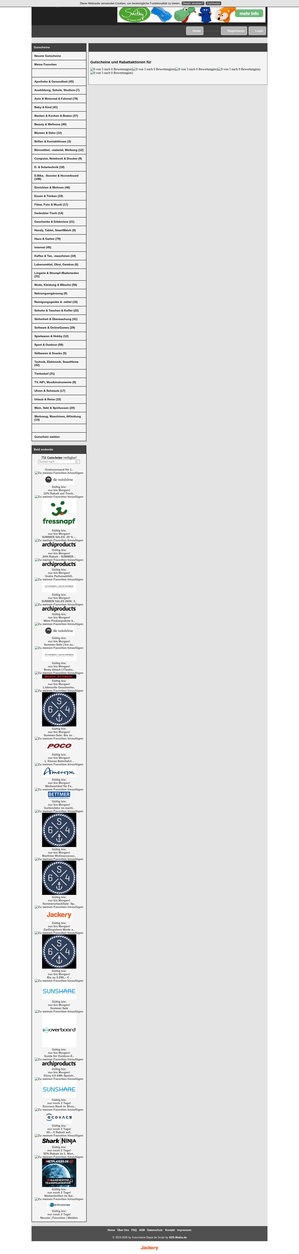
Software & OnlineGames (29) (54, 327)
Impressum (184, 1230)
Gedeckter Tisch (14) (48, 213)
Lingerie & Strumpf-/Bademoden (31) (56, 274)
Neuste (45, 1217)
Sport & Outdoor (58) (48, 344)
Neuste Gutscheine (47, 55)
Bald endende (43, 449)
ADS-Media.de (178, 1237)
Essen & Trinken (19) (48, 196)
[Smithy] (191, 21)
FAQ (134, 1230)
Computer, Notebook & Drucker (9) (58, 158)
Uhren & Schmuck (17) (49, 390)
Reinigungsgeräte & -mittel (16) (56, 302)
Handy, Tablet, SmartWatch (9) (55, 230)
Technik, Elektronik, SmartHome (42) (56, 363)
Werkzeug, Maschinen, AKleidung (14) (57, 418)
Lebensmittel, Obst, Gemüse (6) (56, 264)
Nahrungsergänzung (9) (50, 293)
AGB (142, 1230)
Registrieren (236, 30)
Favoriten (58, 1217)
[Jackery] (149, 1250)
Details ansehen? (193, 3)
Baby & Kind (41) (46, 107)
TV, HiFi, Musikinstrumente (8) (55, 382)
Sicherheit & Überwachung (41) (55, 319)
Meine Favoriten (45, 64)
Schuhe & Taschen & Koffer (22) (56, 310)
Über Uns (123, 1230)
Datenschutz (155, 1230)
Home (197, 30)
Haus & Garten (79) (47, 238)
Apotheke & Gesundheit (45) (54, 81)
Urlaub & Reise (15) (47, 399)
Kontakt (170, 1230)
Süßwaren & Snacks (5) (50, 353)
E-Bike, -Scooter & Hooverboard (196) (56, 177)
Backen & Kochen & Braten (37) (56, 115)
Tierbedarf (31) (44, 373)
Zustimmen (213, 3)
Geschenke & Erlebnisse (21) (54, 221)
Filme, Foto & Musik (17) (51, 204)
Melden (73, 1217)
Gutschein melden (47, 436)
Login (259, 30)
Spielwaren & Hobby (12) (51, 336)
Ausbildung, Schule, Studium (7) (57, 90)
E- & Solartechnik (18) (49, 167)
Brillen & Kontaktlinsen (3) (52, 141)
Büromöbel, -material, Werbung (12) (59, 150)
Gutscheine (211, 30)
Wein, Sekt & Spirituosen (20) (54, 407)
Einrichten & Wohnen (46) (52, 187)
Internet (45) (42, 247)
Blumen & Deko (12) (48, 132)
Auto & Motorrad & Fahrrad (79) (56, 98)
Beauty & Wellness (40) (50, 124)
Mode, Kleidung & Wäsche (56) (55, 284)
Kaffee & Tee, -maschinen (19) (55, 255)
